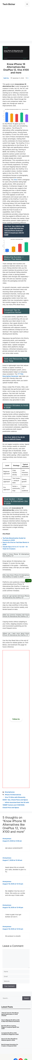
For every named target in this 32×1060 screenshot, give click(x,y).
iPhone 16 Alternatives (13, 795)
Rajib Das (6, 78)
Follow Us (16, 719)
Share (29, 580)
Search (26, 998)
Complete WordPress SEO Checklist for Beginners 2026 (10, 1033)
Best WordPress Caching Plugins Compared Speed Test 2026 (10, 1027)
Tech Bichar (9, 4)
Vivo (15, 180)
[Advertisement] (16, 25)
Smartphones (10, 792)
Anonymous (7, 838)
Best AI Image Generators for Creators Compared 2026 (9, 1045)
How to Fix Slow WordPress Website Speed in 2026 (9, 1039)
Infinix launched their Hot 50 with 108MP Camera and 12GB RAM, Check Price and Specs (16, 805)
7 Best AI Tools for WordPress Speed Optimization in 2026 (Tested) (10, 1014)
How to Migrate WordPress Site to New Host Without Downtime (10, 1020)
